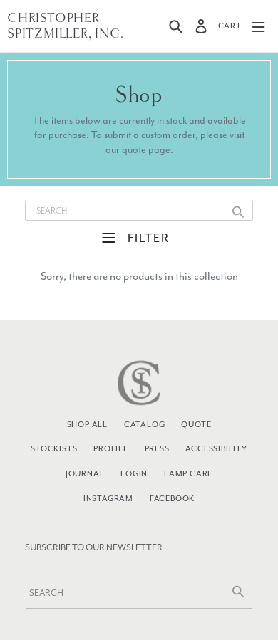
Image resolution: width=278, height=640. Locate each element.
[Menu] (258, 26)
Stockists (54, 448)
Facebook (172, 498)
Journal (85, 473)
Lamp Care (188, 473)
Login (134, 473)
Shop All (87, 424)
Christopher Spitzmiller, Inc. (65, 26)
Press (157, 448)
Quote (196, 424)
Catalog (144, 424)
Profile (110, 448)
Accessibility (216, 448)
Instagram (108, 498)
